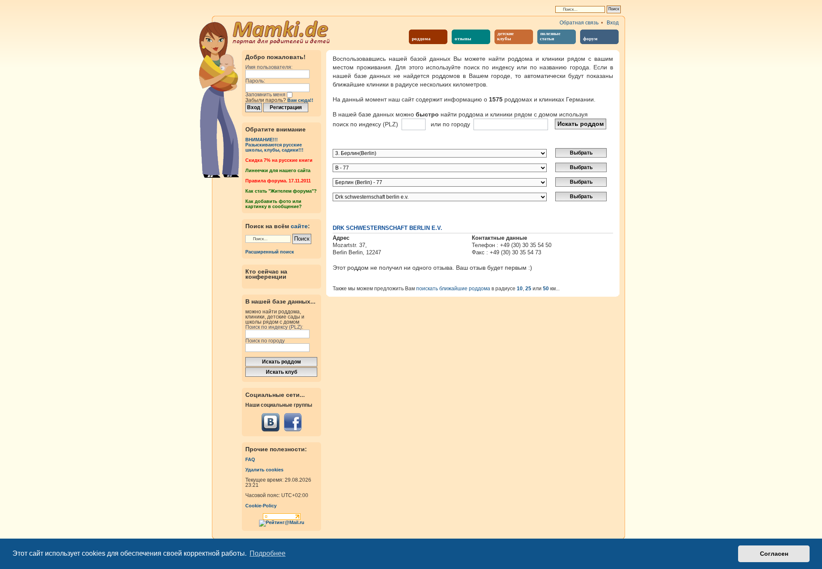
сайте (299, 226)
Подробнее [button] (268, 553)
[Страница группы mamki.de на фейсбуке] (292, 422)
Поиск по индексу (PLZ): (274, 327)
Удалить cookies (264, 469)
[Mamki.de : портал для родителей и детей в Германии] (281, 32)
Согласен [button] (774, 553)
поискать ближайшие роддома (453, 289)
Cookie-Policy (261, 505)
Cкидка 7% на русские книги (279, 160)
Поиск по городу (265, 341)
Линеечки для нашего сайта (277, 170)
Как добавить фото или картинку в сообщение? (273, 204)
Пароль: (255, 81)
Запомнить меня (266, 95)
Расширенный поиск (269, 251)
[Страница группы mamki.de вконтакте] (270, 422)
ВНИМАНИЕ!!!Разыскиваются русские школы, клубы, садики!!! (274, 144)
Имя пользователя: (268, 67)
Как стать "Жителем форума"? (281, 191)
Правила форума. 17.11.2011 (278, 180)
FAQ (250, 459)
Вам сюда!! (300, 100)
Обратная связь (579, 23)
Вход (613, 23)
